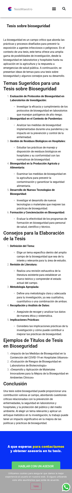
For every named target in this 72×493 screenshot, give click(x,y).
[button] (54, 9)
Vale (36, 486)
